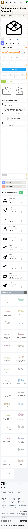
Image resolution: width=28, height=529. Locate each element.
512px (10, 77)
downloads (14, 69)
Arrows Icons (12, 501)
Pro (18, 43)
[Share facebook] (1, 521)
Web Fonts (7, 484)
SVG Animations (14, 52)
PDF (4, 55)
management (12, 198)
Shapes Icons (12, 504)
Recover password (22, 505)
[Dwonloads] (18, 202)
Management (5, 175)
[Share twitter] (6, 521)
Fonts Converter (4, 499)
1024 (17, 77)
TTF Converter (21, 498)
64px (17, 74)
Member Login (3, 505)
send (10, 207)
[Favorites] (15, 202)
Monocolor (4, 15)
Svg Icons (2, 2)
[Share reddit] (4, 521)
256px (4, 77)
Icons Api (20, 504)
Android (17, 57)
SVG (5, 52)
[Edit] (13, 202)
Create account (12, 505)
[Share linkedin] (10, 521)
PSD (24, 55)
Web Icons (22, 484)
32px (11, 74)
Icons (3, 81)
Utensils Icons (3, 504)
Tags (18, 484)
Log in (21, 2)
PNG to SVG (3, 498)
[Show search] (11, 2)
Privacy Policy (4, 507)
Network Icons (12, 502)
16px (4, 74)
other (11, 15)
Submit (23, 521)
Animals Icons (3, 501)
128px (23, 74)
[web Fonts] (25, 292)
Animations (9, 81)
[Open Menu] (15, 2)
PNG (24, 52)
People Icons (3, 502)
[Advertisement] (14, 151)
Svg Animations (21, 499)
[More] (21, 202)
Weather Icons (21, 501)
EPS (11, 55)
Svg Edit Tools (12, 498)
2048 (23, 77)
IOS (23, 57)
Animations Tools (12, 499)
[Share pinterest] (8, 521)
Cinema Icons (21, 502)
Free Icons (13, 484)
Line (11, 57)
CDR (17, 55)
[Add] (10, 202)
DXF (4, 57)
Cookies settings (12, 507)
